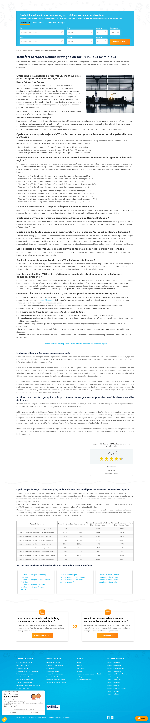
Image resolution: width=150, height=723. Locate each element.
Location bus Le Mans (114, 671)
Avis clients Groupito (23, 677)
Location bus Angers (113, 677)
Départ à (99, 28)
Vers (21, 37)
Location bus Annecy (113, 682)
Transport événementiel (84, 679)
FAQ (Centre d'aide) (22, 665)
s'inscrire (107, 636)
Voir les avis (111, 470)
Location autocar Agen (68, 575)
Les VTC (79, 662)
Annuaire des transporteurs (25, 682)
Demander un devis (41, 636)
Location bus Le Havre (114, 665)
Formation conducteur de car (55, 679)
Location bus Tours (113, 691)
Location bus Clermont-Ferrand (117, 674)
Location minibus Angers (108, 580)
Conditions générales (54, 718)
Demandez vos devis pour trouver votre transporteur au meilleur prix (75, 343)
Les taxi (79, 665)
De (21, 28)
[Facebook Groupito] (108, 717)
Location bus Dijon (113, 694)
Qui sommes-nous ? (22, 668)
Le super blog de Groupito (24, 679)
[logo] (53, 707)
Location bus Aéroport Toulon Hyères (34, 584)
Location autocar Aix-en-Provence (73, 577)
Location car (50, 668)
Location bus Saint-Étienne (115, 668)
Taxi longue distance (83, 677)
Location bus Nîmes (113, 685)
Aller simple (38, 22)
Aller (68, 28)
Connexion (66, 718)
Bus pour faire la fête (53, 662)
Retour (69, 37)
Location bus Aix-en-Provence (116, 688)
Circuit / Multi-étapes (56, 22)
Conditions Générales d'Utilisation (27, 671)
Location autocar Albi (68, 582)
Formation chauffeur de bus (55, 677)
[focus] (61, 32)
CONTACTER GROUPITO (24, 662)
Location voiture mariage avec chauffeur (90, 674)
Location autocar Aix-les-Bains (71, 580)
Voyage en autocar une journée (56, 682)
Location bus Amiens (113, 662)
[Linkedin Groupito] (112, 717)
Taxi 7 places (81, 668)
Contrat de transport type (54, 674)
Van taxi (79, 671)
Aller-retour (25, 22)
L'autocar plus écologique (54, 665)
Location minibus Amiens (108, 577)
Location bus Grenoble (114, 679)
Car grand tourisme (52, 671)
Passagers (114, 28)
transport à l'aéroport (45, 300)
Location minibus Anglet (108, 582)
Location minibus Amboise (109, 575)
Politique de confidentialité (25, 674)
